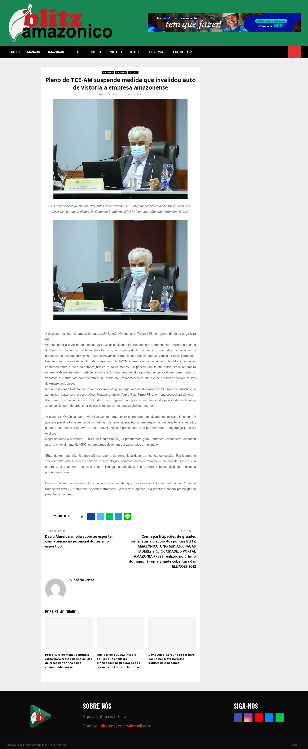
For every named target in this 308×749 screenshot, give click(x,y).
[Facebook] (238, 717)
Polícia (95, 52)
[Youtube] (259, 717)
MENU (15, 52)
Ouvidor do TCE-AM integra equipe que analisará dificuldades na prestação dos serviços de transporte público (119, 661)
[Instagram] (248, 717)
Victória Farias (111, 94)
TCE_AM (133, 72)
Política (115, 52)
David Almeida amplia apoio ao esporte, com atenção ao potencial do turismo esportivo (78, 542)
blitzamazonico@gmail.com (125, 725)
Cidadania (108, 72)
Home (293, 745)
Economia (155, 52)
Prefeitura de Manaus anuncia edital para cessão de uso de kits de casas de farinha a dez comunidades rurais (68, 661)
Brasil (135, 52)
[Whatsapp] (280, 717)
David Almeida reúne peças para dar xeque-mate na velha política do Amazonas (171, 659)
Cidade (76, 52)
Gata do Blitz (181, 52)
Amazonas (55, 52)
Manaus (33, 52)
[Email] (269, 717)
